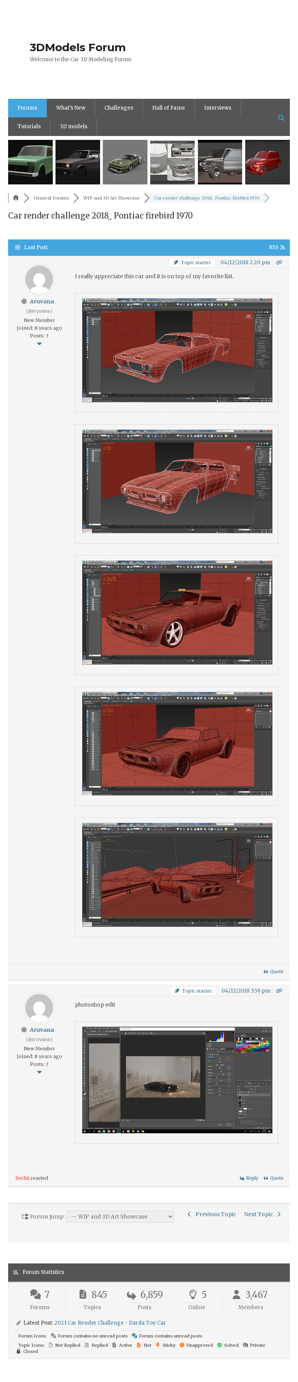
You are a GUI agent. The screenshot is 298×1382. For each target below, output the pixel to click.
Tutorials (29, 126)
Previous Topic (214, 1214)
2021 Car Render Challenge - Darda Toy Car (110, 1323)
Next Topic (259, 1214)
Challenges (118, 108)
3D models (73, 126)
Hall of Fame (168, 108)
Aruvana (42, 301)
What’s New (70, 108)
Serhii (22, 1178)
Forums (27, 108)
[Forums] (15, 198)
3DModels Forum (78, 47)
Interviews (217, 108)
